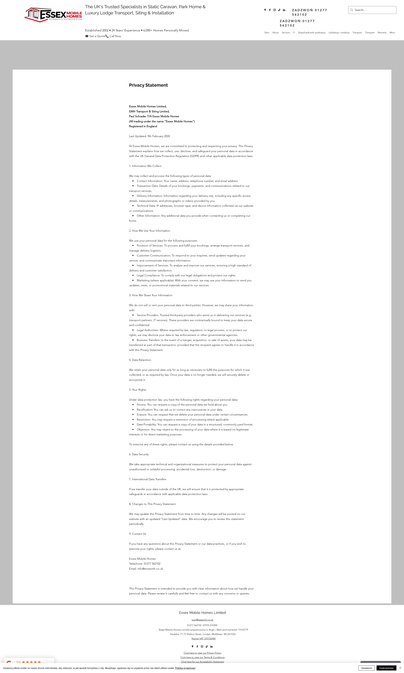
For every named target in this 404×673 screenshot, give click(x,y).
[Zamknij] (400, 667)
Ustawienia (366, 668)
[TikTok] (279, 10)
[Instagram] (274, 10)
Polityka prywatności (185, 668)
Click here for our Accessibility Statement (202, 661)
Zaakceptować (386, 668)
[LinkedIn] (284, 10)
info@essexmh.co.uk (150, 568)
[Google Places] (265, 10)
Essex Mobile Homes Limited (202, 613)
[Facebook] (269, 10)
